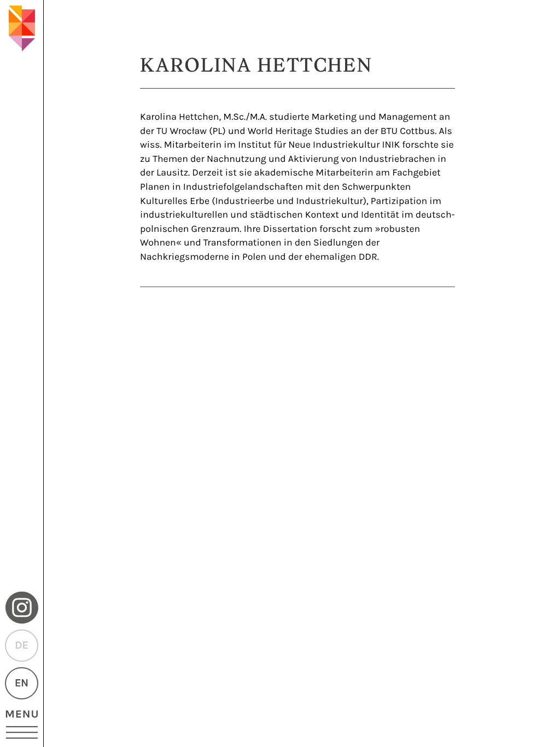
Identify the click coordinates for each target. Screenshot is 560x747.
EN (21, 683)
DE (21, 645)
